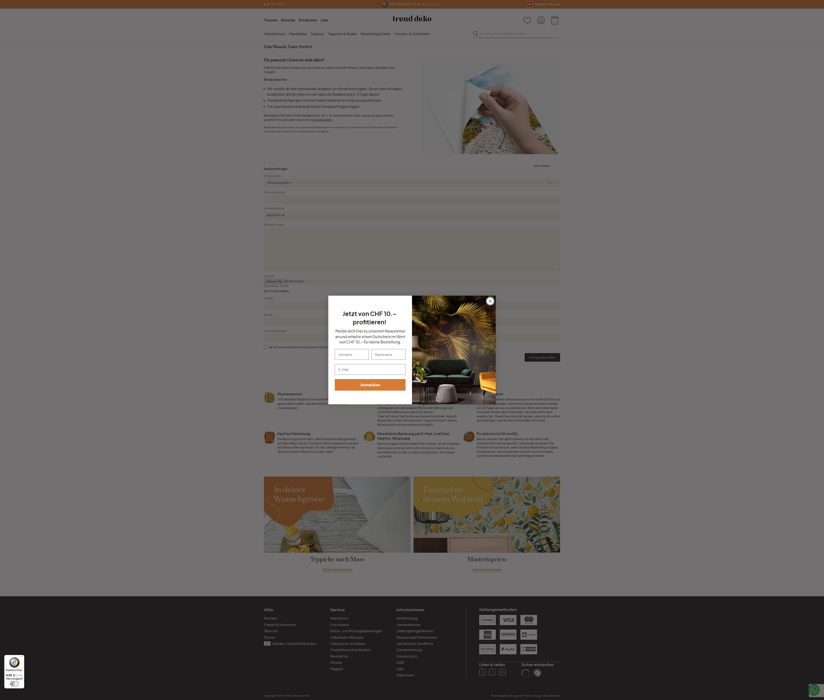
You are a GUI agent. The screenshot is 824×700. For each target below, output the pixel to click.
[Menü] (21, 657)
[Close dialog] (490, 301)
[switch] (14, 683)
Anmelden (370, 384)
